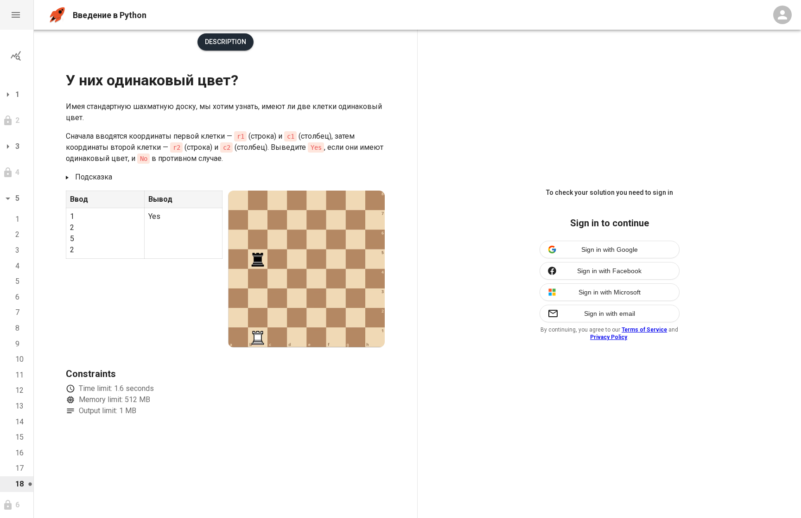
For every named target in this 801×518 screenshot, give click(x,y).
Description (225, 41)
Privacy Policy (608, 337)
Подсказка (93, 177)
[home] (57, 15)
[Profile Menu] (782, 15)
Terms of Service (644, 329)
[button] (16, 15)
